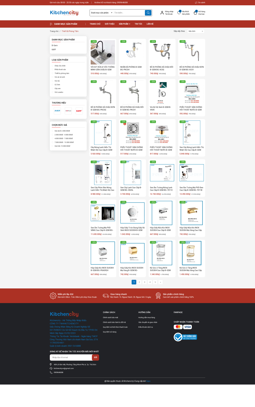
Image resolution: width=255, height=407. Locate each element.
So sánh (201, 2)
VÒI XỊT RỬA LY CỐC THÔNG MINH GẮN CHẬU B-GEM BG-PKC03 (103, 69)
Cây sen (57, 88)
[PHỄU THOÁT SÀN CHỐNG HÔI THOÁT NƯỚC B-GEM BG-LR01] (162, 132)
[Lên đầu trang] (251, 390)
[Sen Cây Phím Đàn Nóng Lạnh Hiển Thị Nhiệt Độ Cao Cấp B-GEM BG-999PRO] (103, 173)
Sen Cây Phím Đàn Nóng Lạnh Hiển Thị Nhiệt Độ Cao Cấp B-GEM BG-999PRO (102, 190)
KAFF (54, 50)
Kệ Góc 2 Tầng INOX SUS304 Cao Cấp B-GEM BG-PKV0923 (160, 270)
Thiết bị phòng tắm (61, 73)
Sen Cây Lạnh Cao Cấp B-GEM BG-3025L (131, 188)
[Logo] (68, 13)
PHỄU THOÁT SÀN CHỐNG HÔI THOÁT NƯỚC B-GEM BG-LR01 (161, 150)
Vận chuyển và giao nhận (147, 322)
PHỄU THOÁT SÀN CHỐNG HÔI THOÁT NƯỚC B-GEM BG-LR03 (131, 150)
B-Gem (55, 45)
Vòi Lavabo (58, 92)
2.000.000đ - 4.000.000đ (63, 135)
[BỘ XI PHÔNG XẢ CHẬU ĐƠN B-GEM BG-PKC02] (103, 92)
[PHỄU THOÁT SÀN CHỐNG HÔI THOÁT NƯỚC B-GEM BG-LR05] (192, 92)
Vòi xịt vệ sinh (59, 77)
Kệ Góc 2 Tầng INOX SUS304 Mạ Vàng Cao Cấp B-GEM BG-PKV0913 (191, 270)
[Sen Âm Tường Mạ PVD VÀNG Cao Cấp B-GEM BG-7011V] (103, 213)
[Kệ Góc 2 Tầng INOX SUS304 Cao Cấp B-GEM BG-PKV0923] (162, 253)
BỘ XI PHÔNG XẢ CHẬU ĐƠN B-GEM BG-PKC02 (103, 108)
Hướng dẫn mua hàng (146, 317)
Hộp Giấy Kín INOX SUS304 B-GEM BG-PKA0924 (102, 269)
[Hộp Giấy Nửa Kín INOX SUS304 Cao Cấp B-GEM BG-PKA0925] (162, 213)
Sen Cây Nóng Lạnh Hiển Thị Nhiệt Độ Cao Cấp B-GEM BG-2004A (192, 150)
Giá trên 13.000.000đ (62, 146)
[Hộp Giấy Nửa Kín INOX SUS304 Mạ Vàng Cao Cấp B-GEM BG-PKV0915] (192, 213)
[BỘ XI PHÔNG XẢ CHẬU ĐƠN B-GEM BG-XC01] (192, 52)
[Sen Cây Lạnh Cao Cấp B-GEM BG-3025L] (132, 173)
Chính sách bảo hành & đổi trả (114, 322)
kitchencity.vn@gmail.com (64, 368)
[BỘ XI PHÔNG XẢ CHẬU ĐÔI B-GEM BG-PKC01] (132, 92)
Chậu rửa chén (59, 66)
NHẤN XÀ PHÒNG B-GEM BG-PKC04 (131, 68)
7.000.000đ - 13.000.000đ (64, 142)
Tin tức (138, 24)
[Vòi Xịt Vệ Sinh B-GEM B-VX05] (162, 92)
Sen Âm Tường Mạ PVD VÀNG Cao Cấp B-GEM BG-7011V (102, 230)
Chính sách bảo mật (110, 317)
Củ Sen (57, 85)
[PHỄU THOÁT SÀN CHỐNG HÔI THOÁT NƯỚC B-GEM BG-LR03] (132, 132)
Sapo (148, 381)
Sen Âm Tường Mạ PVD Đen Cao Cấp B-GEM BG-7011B (191, 188)
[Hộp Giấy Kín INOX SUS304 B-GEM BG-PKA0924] (103, 253)
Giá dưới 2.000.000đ (62, 131)
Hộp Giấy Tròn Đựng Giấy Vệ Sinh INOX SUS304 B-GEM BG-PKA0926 (132, 230)
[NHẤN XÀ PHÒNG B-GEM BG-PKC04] (132, 52)
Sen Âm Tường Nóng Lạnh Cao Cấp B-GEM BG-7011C (161, 188)
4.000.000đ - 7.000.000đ (63, 139)
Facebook (178, 316)
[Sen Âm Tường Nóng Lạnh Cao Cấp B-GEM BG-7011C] (162, 173)
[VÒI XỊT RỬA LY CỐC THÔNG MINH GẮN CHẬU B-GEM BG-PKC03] (103, 52)
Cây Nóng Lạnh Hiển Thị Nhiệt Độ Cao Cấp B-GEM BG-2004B (101, 150)
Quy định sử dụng (109, 332)
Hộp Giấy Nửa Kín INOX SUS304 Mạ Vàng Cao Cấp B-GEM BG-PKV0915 (191, 230)
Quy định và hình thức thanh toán (115, 327)
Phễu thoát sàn (60, 70)
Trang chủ (95, 24)
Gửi (95, 357)
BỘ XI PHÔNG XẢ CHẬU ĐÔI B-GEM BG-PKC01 (132, 108)
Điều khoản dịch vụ (145, 327)
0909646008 (122, 2)
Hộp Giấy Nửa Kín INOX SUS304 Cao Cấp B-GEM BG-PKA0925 (160, 230)
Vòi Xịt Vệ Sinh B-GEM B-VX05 (160, 108)
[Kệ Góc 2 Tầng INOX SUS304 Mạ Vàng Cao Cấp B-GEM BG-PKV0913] (192, 253)
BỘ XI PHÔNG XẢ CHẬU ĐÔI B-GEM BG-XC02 (161, 68)
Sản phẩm (124, 24)
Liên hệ (150, 24)
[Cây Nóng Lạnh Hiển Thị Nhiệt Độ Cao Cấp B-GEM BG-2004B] (103, 132)
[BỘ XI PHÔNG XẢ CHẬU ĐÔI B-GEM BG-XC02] (162, 52)
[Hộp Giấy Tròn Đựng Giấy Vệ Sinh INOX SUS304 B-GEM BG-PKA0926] (132, 213)
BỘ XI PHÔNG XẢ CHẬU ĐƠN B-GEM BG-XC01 (192, 68)
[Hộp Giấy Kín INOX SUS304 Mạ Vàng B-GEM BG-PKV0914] (132, 253)
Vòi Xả (57, 81)
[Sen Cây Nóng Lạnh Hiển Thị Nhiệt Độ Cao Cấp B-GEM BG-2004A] (192, 132)
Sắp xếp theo (179, 31)
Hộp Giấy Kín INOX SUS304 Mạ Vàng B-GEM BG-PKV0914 (131, 270)
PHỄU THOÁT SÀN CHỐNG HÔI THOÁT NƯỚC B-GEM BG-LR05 (191, 109)
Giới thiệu (109, 24)
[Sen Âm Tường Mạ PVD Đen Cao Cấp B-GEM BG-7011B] (192, 173)
